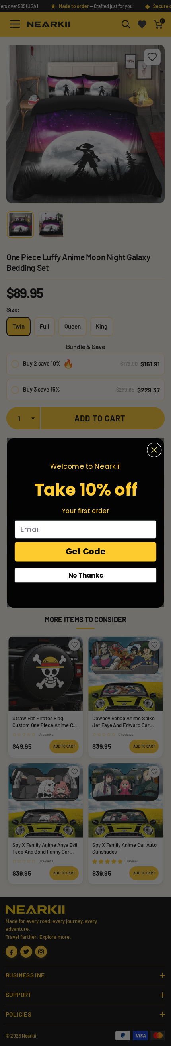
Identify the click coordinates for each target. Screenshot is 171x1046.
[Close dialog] (154, 449)
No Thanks (85, 575)
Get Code (86, 551)
